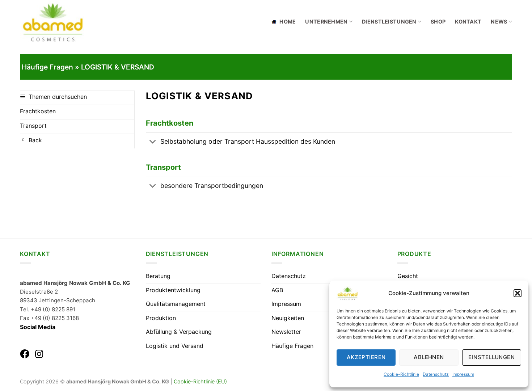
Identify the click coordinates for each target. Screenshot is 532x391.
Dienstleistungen (389, 21)
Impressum (463, 374)
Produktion (161, 317)
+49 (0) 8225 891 (53, 309)
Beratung (158, 275)
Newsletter (286, 331)
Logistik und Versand (174, 345)
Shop (438, 21)
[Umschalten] (153, 142)
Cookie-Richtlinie (401, 374)
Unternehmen (326, 21)
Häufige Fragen (292, 345)
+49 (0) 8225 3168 (55, 318)
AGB (277, 290)
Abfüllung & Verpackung (179, 331)
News (499, 21)
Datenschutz (436, 374)
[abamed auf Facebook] (24, 354)
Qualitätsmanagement (176, 303)
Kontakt (468, 21)
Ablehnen (429, 357)
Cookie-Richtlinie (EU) (200, 381)
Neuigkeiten (287, 317)
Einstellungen (491, 357)
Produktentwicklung (173, 290)
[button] (517, 293)
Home (287, 21)
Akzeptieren (366, 357)
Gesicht (407, 275)
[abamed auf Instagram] (39, 354)
